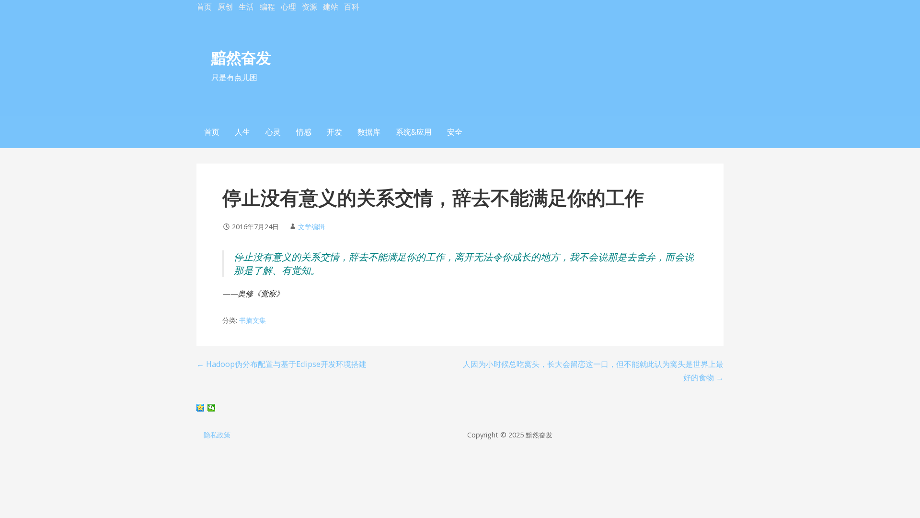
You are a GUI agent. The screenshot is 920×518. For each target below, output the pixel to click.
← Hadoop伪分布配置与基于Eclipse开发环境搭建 (281, 364)
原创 (225, 6)
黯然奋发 (241, 57)
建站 (330, 6)
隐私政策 (217, 434)
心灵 (273, 132)
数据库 (368, 132)
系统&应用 (414, 132)
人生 (242, 132)
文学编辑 (311, 226)
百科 (351, 6)
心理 (288, 6)
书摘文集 (252, 320)
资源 (309, 6)
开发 (334, 132)
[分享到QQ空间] (200, 408)
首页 (204, 6)
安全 (454, 132)
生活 (246, 6)
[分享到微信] (211, 408)
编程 (267, 6)
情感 (303, 132)
